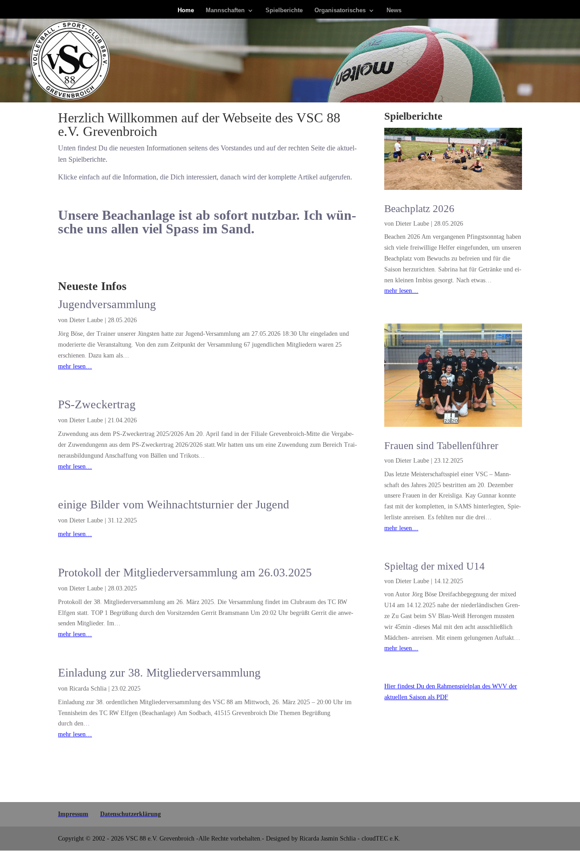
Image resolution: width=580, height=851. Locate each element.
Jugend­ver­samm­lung (107, 304)
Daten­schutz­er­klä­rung (130, 814)
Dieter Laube (86, 320)
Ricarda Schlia (87, 688)
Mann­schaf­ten (225, 10)
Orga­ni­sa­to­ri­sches (340, 10)
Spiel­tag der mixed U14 (434, 566)
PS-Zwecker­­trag (96, 404)
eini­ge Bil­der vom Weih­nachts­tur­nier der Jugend (173, 504)
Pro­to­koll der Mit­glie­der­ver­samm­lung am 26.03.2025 (185, 572)
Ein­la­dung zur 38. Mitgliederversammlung (159, 672)
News (394, 10)
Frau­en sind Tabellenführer (441, 445)
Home (186, 10)
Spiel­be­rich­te (284, 10)
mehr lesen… (75, 366)
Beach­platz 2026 (419, 208)
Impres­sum (73, 814)
